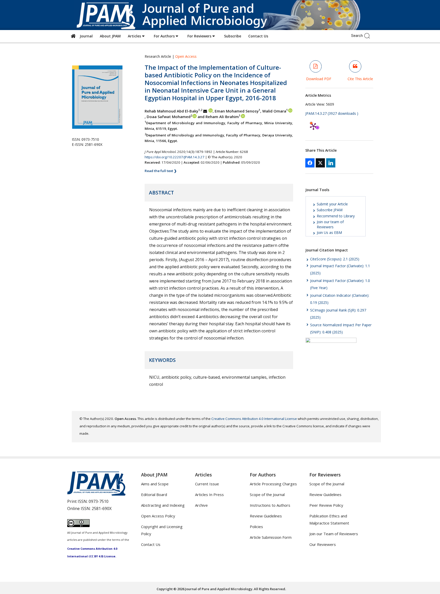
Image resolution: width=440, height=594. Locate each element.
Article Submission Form (271, 537)
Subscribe (232, 36)
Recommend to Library (336, 216)
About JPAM (110, 36)
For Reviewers (199, 36)
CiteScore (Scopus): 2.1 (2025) (334, 259)
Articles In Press (209, 494)
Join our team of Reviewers (330, 224)
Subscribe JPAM (329, 209)
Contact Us (258, 36)
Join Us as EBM (329, 232)
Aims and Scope (155, 483)
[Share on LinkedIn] (330, 162)
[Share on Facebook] (309, 162)
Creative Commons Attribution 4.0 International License (254, 418)
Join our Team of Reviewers (333, 533)
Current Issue (207, 483)
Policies (256, 526)
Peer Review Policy (326, 505)
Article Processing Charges (273, 483)
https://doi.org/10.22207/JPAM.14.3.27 (174, 157)
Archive (201, 505)
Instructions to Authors (270, 505)
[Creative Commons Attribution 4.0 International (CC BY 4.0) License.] (78, 525)
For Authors (165, 36)
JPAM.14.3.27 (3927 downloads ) (331, 113)
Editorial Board (154, 494)
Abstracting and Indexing (163, 505)
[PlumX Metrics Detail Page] (313, 126)
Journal (85, 36)
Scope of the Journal (267, 494)
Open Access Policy (158, 515)
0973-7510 (98, 501)
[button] (368, 35)
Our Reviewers (322, 544)
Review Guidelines (266, 515)
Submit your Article (332, 204)
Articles (135, 36)
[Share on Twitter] (320, 162)
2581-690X (102, 508)
